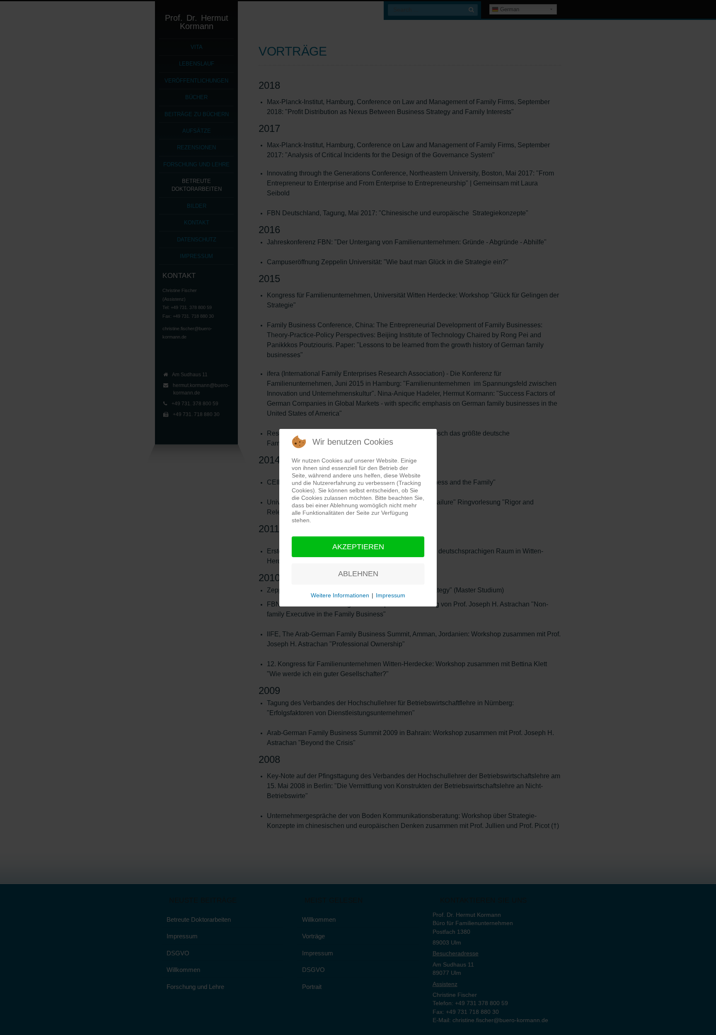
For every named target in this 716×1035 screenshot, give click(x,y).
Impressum (390, 595)
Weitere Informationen (340, 595)
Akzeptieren (358, 547)
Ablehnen (358, 574)
